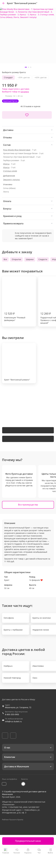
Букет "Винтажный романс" (17, 379)
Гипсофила (9, 618)
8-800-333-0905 (12, 714)
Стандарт (8, 77)
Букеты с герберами (13, 629)
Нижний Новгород (12, 678)
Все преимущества (28, 504)
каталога (25, 91)
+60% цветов (40, 77)
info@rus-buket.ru (13, 721)
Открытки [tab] (16, 259)
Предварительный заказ (28, 840)
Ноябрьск (8, 666)
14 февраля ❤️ (36, 580)
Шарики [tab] (30, 259)
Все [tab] (5, 259)
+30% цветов (24, 77)
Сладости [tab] (42, 259)
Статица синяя (10, 171)
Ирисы (6, 164)
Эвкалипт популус (11, 179)
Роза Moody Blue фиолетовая (16, 150)
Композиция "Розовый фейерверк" (14, 317)
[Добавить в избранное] (27, 115)
